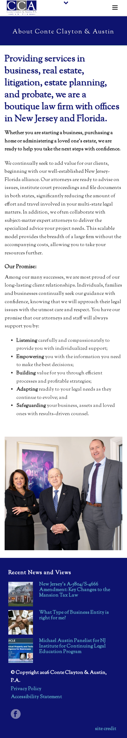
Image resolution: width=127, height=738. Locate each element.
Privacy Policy (26, 689)
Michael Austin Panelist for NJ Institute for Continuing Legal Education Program (72, 646)
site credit (105, 728)
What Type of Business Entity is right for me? (74, 615)
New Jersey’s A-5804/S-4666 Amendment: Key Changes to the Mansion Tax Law (74, 590)
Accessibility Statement (36, 697)
